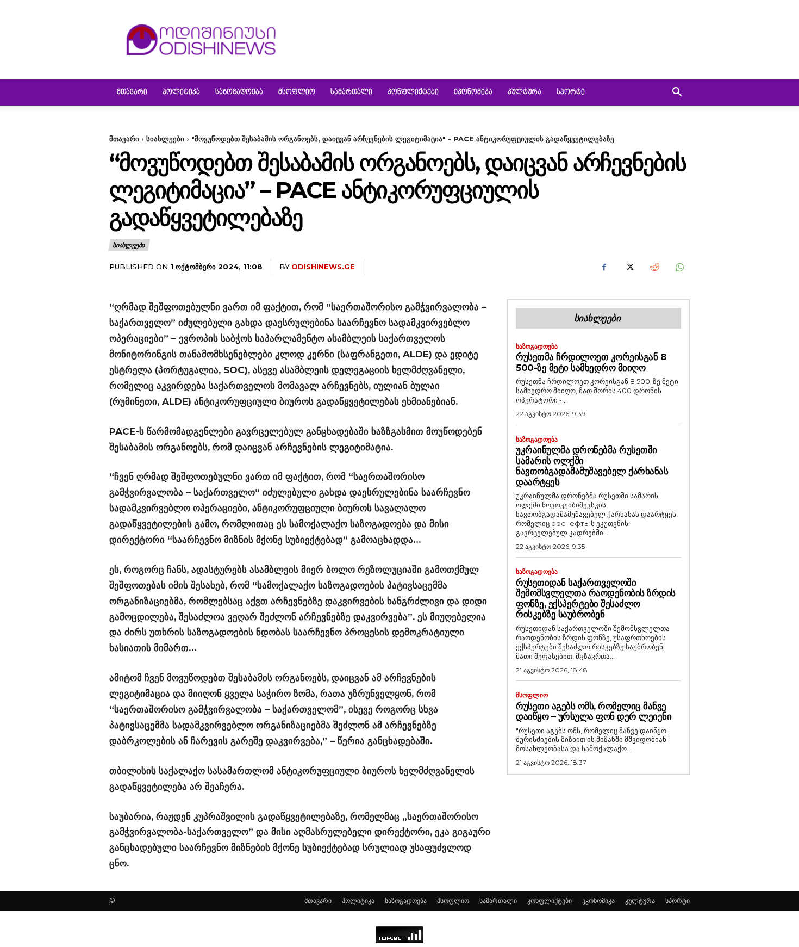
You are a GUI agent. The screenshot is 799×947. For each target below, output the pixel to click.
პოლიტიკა (181, 92)
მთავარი (132, 92)
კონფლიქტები (413, 92)
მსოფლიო (296, 92)
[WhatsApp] (679, 267)
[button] (677, 93)
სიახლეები (165, 138)
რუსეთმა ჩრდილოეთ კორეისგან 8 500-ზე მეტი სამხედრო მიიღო (591, 362)
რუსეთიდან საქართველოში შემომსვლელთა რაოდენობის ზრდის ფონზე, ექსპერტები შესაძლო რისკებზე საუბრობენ (596, 598)
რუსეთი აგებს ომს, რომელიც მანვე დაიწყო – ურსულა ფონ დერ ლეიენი (593, 711)
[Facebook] (604, 267)
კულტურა (524, 92)
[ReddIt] (654, 267)
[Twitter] (629, 267)
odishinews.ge (323, 266)
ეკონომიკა (473, 92)
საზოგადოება (239, 92)
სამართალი (351, 92)
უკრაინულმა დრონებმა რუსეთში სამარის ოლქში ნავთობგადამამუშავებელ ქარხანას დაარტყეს (592, 465)
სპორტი (571, 92)
